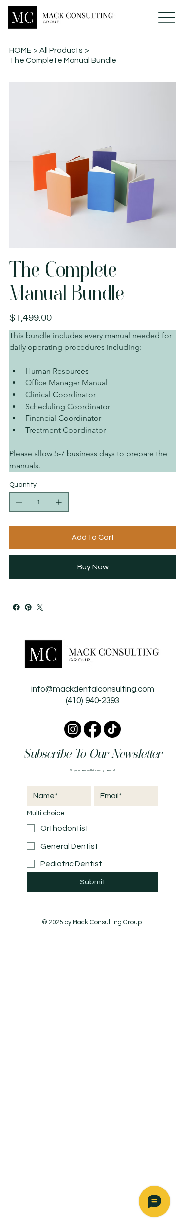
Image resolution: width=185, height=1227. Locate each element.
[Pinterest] (28, 607)
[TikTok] (112, 729)
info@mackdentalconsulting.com (92, 689)
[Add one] (59, 502)
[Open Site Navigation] (166, 17)
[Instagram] (72, 729)
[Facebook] (16, 607)
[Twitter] (40, 607)
